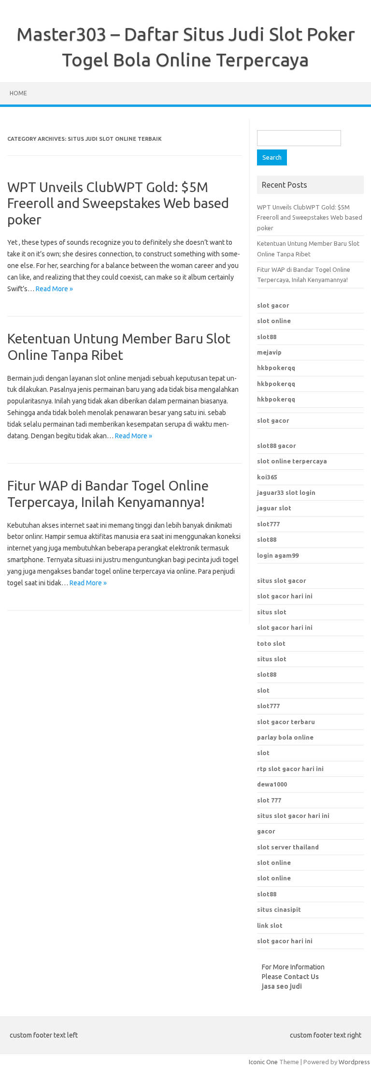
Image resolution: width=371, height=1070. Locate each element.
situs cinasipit (279, 909)
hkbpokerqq (276, 367)
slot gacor (273, 305)
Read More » (54, 289)
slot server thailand (288, 847)
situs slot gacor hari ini (293, 815)
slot (263, 690)
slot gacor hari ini (285, 596)
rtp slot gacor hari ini (290, 768)
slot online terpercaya (292, 461)
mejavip (269, 352)
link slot (270, 925)
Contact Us (301, 977)
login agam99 (278, 555)
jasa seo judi (282, 986)
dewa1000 (272, 784)
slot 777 (269, 800)
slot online (274, 320)
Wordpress (354, 1061)
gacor (266, 831)
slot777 (268, 523)
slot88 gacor (276, 445)
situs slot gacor (281, 580)
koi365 (267, 477)
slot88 (266, 336)
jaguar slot (274, 508)
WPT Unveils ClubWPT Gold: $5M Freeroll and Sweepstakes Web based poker (118, 203)
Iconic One (263, 1061)
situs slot (271, 612)
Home (18, 93)
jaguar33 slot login (286, 492)
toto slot (271, 643)
